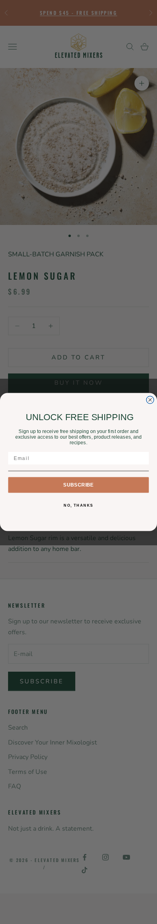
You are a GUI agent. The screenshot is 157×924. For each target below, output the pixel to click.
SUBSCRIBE (78, 484)
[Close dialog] (150, 400)
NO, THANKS (78, 505)
